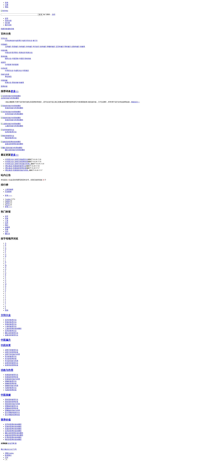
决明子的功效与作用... (23, 164)
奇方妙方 (36, 46)
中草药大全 (9, 70)
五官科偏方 (60, 46)
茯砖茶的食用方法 (11, 399)
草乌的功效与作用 (11, 361)
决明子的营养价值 (21, 161)
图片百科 (8, 25)
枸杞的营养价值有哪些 (13, 439)
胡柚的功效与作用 (11, 385)
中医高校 (15, 58)
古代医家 (8, 64)
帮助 (6, 7)
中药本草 (4, 68)
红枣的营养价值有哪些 (13, 437)
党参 (6, 218)
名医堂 (3, 62)
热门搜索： (49, 14)
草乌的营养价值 (10, 358)
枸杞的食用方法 (10, 138)
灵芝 (6, 216)
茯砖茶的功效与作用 (12, 404)
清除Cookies (9, 453)
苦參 (6, 229)
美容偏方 (15, 46)
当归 (53, 14)
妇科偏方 (43, 46)
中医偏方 (4, 44)
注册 (6, 5)
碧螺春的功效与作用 (12, 410)
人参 (6, 221)
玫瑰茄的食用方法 (19, 166)
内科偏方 (22, 46)
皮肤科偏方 (75, 46)
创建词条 (4, 29)
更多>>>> (8, 195)
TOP (6, 457)
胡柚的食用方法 (10, 381)
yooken (8, 199)
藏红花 (7, 234)
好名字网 (11, 443)
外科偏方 (29, 46)
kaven (8, 205)
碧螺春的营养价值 (11, 408)
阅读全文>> (135, 102)
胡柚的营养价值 (10, 383)
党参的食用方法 (10, 324)
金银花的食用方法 (11, 335)
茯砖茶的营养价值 (11, 402)
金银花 (7, 227)
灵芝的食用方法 (10, 320)
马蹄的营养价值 (10, 390)
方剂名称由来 (10, 40)
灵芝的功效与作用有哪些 (14, 114)
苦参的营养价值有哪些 (13, 426)
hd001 (8, 203)
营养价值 (4, 86)
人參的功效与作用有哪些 (14, 126)
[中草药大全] (10, 159)
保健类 (82, 46)
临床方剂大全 (27, 40)
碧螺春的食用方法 (11, 406)
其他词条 (4, 56)
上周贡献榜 (9, 189)
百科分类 (8, 20)
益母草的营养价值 (11, 365)
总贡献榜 (8, 192)
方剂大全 (4, 38)
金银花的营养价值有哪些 (14, 144)
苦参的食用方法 (10, 322)
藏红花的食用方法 (11, 333)
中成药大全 (18, 70)
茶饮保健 (15, 82)
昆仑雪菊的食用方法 (12, 412)
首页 (6, 18)
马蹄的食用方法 (10, 388)
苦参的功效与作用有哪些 (14, 108)
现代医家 (15, 64)
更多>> (15, 91)
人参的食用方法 (10, 326)
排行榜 (7, 23)
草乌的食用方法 (10, 356)
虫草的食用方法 (10, 132)
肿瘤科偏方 (51, 46)
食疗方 (35, 40)
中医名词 (8, 52)
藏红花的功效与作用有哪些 (15, 150)
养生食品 (8, 76)
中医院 (21, 58)
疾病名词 (22, 52)
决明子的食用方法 (21, 159)
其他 (6, 310)
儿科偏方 (8, 46)
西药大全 (8, 58)
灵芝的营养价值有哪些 (13, 424)
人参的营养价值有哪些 (13, 328)
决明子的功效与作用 (12, 354)
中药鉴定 (25, 70)
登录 (6, 3)
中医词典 (4, 50)
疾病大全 (29, 52)
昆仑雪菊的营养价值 (12, 415)
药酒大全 (8, 82)
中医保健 (4, 80)
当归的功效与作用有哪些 (10, 98)
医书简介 (15, 52)
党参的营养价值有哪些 (13, 429)
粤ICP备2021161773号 (9, 449)
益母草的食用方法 (11, 363)
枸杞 (6, 225)
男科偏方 (67, 46)
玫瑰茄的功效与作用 (12, 379)
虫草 (6, 223)
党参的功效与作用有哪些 (14, 120)
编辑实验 (10, 29)
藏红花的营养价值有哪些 (14, 433)
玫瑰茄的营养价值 (19, 168)
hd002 (8, 201)
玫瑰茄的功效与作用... (21, 170)
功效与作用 (5, 74)
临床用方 (18, 40)
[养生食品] (9, 166)
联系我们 (8, 455)
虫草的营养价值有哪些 (13, 431)
